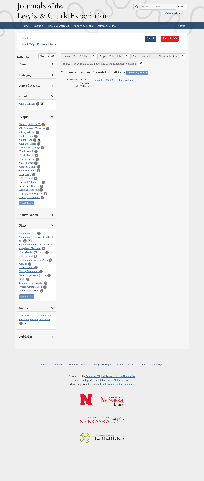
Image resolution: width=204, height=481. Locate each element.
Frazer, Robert (27, 159)
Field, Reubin (26, 155)
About (181, 25)
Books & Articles (58, 25)
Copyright (157, 364)
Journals (38, 25)
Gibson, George (27, 166)
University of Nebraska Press (115, 380)
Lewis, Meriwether (29, 197)
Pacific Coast (26, 267)
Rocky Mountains (29, 271)
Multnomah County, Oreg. (33, 259)
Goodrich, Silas (27, 170)
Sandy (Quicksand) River (33, 275)
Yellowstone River (29, 290)
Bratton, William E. (30, 124)
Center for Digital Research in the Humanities (110, 376)
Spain (22, 279)
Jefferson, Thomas (29, 185)
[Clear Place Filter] (29, 240)
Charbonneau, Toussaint (32, 128)
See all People (26, 203)
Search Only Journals (137, 72)
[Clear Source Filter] (25, 323)
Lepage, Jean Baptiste (31, 193)
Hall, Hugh (25, 174)
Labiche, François (29, 189)
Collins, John (26, 136)
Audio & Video (106, 25)
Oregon (23, 263)
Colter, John (25, 139)
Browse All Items (46, 44)
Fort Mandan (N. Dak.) (32, 252)
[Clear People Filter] (39, 140)
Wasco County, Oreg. (31, 286)
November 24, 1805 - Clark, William (113, 79)
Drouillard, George (29, 147)
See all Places (26, 296)
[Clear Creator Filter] (42, 103)
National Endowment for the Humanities (114, 384)
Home (25, 25)
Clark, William (27, 103)
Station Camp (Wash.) (31, 282)
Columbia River (28, 232)
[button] (93, 56)
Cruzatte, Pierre (27, 143)
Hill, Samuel (26, 178)
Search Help (27, 44)
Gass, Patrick (26, 162)
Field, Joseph (26, 151)
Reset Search (170, 38)
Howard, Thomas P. (30, 182)
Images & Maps (83, 25)
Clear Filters (46, 56)
